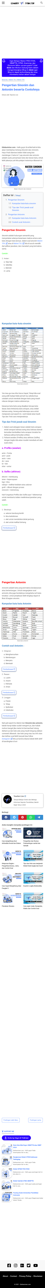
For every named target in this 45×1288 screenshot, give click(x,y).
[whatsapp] (31, 817)
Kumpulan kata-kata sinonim (24, 203)
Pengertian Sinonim (16, 200)
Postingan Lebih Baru (11, 1120)
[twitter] (14, 817)
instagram (6, 739)
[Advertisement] (22, 32)
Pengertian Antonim (16, 214)
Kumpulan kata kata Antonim (24, 218)
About (5, 1276)
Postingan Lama (35, 1120)
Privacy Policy (25, 1276)
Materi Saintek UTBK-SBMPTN (23, 1181)
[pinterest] (22, 817)
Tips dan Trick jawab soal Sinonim (22, 208)
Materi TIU (18, 243)
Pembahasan (8, 528)
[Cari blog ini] (41, 2)
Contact (13, 1276)
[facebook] (6, 817)
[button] (4, 193)
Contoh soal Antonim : (21, 222)
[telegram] (39, 817)
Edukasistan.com (25, 1284)
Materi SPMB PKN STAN (21, 1169)
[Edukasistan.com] (22, 3)
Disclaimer (38, 1276)
